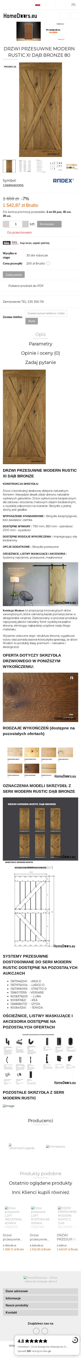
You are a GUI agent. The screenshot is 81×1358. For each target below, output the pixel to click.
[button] (40, 1291)
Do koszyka (47, 224)
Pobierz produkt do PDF (26, 286)
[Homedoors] (21, 1147)
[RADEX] (63, 180)
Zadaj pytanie (14, 274)
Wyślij (31, 321)
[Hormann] (59, 1147)
